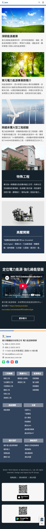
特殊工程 (23, 176)
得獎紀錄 (7, 453)
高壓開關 (35, 390)
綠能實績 (12, 405)
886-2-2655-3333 (12, 344)
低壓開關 (23, 232)
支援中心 (28, 410)
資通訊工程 (7, 398)
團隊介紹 (7, 457)
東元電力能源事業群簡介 (16, 80)
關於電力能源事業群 (11, 445)
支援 (33, 405)
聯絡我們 (33, 440)
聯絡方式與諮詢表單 (32, 445)
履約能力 (7, 449)
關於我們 (12, 440)
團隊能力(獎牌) (23, 378)
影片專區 (28, 418)
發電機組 (35, 386)
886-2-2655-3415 (12, 347)
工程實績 (8, 373)
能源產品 (37, 373)
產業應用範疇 (29, 429)
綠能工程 (7, 378)
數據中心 (23, 373)
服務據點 (28, 449)
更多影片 (23, 318)
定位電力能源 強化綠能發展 (23, 269)
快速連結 (28, 422)
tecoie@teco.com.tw (14, 354)
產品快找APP (29, 433)
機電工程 (7, 390)
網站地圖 (28, 457)
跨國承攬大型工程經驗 (15, 127)
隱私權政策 (29, 453)
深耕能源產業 (10, 36)
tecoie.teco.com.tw (13, 357)
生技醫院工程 (8, 382)
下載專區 (28, 414)
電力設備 (35, 382)
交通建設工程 (8, 386)
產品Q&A (28, 425)
